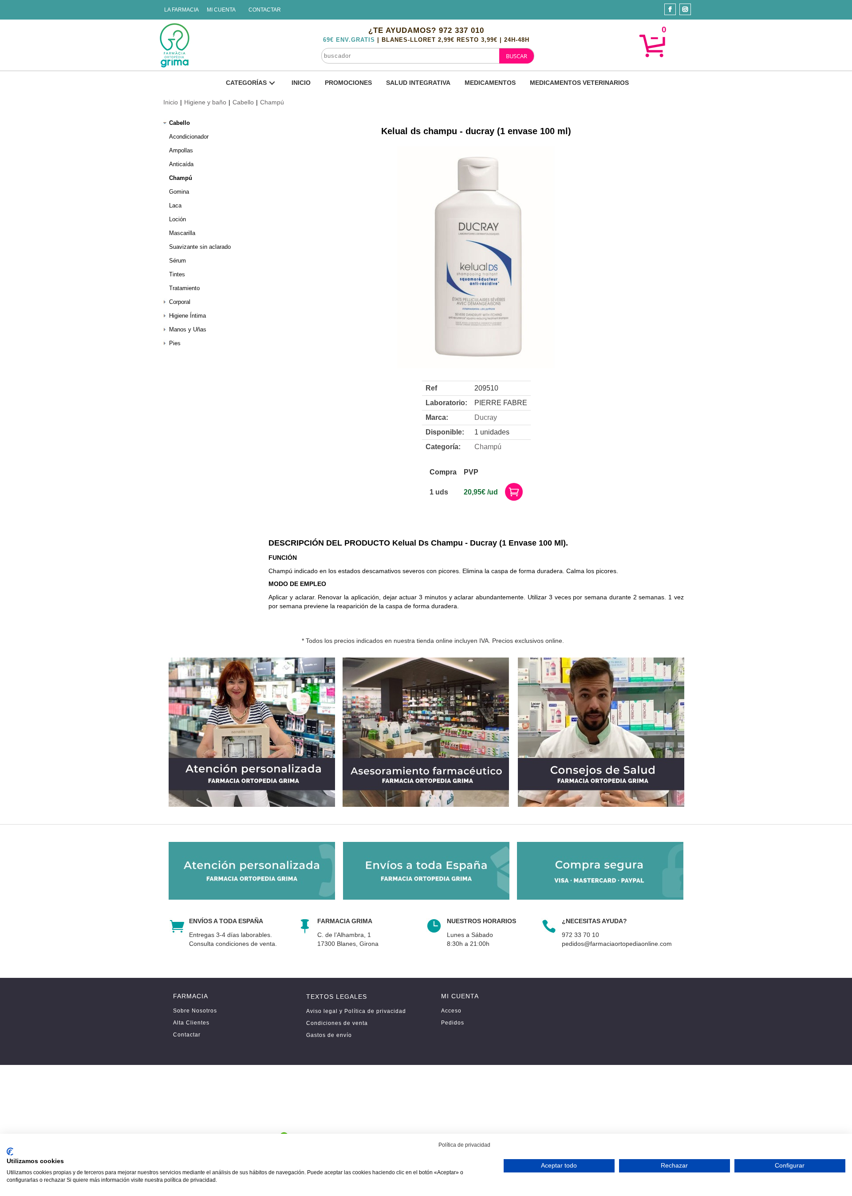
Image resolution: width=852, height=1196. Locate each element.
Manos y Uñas (187, 329)
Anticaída (181, 164)
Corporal (179, 302)
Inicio (170, 102)
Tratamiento (184, 288)
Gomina (179, 191)
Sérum (177, 260)
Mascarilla (182, 233)
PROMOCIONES (348, 82)
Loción (177, 219)
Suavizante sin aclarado (200, 246)
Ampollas (181, 150)
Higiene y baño (205, 102)
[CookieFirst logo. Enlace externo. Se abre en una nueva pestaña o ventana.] (10, 1152)
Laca (175, 205)
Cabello (243, 102)
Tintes (177, 274)
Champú (272, 102)
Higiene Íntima (187, 315)
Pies (175, 343)
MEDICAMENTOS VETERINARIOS (579, 82)
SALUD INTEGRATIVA (418, 82)
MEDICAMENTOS (490, 82)
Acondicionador (189, 136)
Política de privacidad (464, 1145)
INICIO (301, 82)
